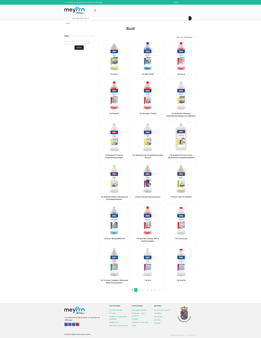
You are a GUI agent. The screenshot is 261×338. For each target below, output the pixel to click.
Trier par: (184, 37)
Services (157, 320)
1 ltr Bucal (181, 74)
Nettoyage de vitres (139, 310)
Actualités (158, 313)
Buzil (68, 23)
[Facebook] (182, 2)
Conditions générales (177, 335)
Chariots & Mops (115, 310)
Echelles (112, 313)
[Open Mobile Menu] (95, 10)
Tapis (134, 326)
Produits (135, 319)
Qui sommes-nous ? (162, 310)
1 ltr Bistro (114, 74)
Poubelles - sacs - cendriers (139, 314)
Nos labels (158, 317)
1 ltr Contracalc (181, 239)
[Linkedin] (190, 2)
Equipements (114, 322)
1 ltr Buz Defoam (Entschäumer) (147, 197)
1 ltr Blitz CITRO (148, 74)
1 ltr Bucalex (114, 113)
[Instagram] (186, 2)
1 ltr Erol (147, 280)
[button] (91, 10)
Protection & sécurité (140, 322)
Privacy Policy (191, 335)
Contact (176, 2)
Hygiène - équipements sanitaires (118, 318)
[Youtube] (194, 2)
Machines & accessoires (118, 326)
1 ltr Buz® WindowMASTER (114, 239)
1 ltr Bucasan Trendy (147, 113)
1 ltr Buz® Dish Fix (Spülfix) (181, 197)
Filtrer (79, 48)
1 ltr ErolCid (181, 280)
